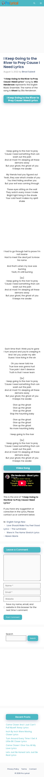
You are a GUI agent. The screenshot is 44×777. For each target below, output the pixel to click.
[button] (34, 3)
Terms (24, 769)
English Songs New (16, 522)
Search (9, 634)
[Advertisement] (22, 30)
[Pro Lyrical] (10, 3)
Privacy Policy (13, 769)
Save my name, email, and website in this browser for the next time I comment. (21, 607)
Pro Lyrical (25, 773)
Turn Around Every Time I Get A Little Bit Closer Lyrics (21, 740)
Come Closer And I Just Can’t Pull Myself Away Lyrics (21, 726)
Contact (33, 769)
